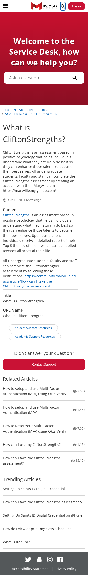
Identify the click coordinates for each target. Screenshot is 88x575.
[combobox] (34, 77)
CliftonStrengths (16, 215)
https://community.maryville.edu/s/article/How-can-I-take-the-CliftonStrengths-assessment (39, 281)
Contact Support (44, 364)
